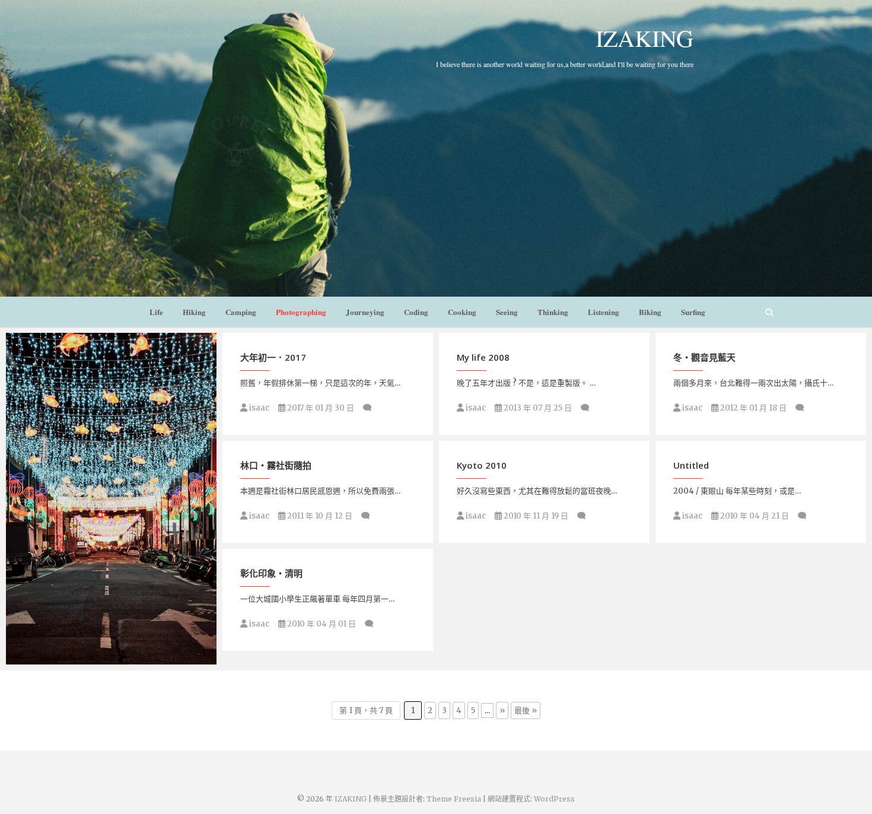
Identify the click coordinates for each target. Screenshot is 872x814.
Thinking (552, 311)
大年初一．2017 (273, 357)
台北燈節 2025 (47, 658)
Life (156, 311)
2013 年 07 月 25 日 (537, 408)
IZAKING (644, 38)
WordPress (554, 798)
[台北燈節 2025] (111, 498)
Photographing (301, 311)
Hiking (194, 311)
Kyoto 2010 (482, 465)
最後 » (525, 710)
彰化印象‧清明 (271, 573)
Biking (650, 311)
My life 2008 (483, 357)
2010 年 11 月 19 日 (535, 516)
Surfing (693, 311)
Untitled (691, 465)
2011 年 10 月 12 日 (318, 516)
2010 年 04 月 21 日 (753, 516)
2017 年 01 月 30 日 (319, 408)
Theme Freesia (454, 798)
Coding (416, 311)
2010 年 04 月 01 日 (320, 624)
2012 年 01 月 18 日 (752, 408)
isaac (258, 408)
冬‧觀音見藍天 (704, 357)
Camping (240, 311)
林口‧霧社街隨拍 (275, 465)
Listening (603, 311)
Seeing (507, 311)
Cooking (462, 311)
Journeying (365, 311)
